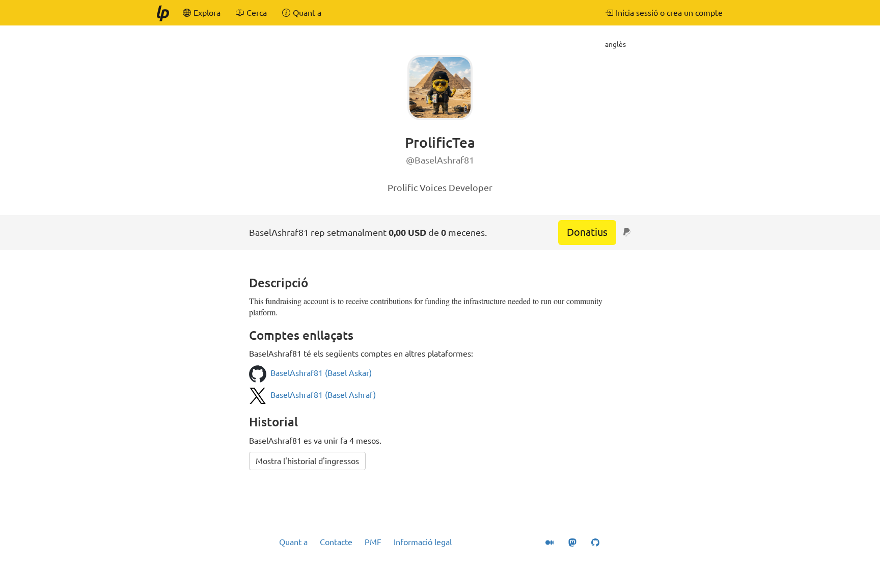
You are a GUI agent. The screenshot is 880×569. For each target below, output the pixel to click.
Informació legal (423, 542)
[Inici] (162, 12)
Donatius (587, 232)
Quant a (293, 542)
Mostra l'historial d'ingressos (307, 461)
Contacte (336, 542)
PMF (373, 542)
